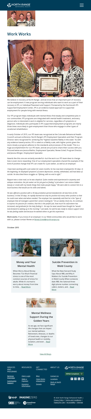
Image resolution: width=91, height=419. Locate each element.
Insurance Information (26, 385)
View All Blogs (45, 354)
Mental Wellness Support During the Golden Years (41, 316)
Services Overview (11, 377)
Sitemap (80, 402)
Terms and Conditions (73, 400)
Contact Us (54, 376)
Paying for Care (59, 402)
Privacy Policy (59, 400)
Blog (38, 376)
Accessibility (71, 402)
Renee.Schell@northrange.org (46, 219)
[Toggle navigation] (81, 5)
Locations (54, 379)
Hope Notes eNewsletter (40, 380)
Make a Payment (25, 380)
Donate (39, 384)
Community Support (11, 382)
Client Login (26, 376)
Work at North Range (55, 383)
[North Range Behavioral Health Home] (18, 5)
